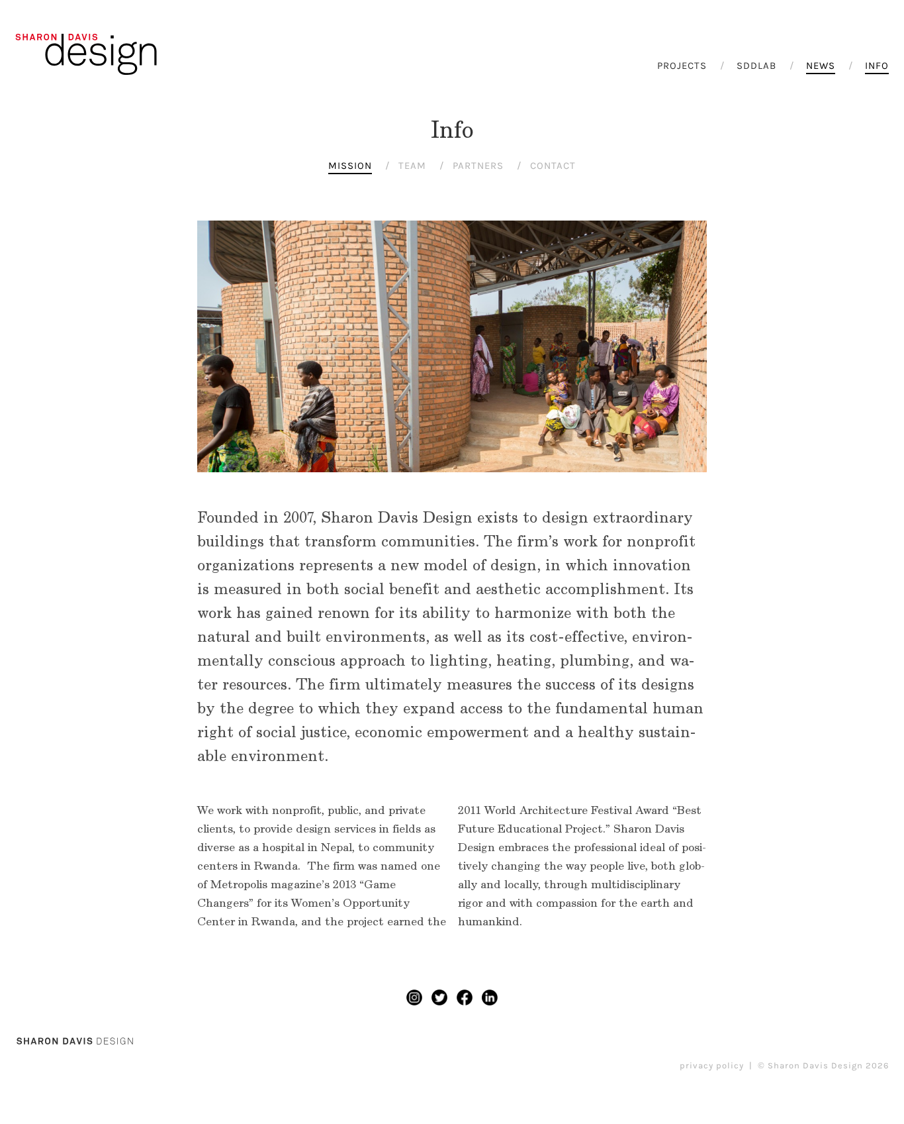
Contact (553, 166)
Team (412, 166)
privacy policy (712, 1065)
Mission (350, 166)
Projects (682, 66)
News (820, 66)
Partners (478, 166)
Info (877, 66)
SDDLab (756, 66)
